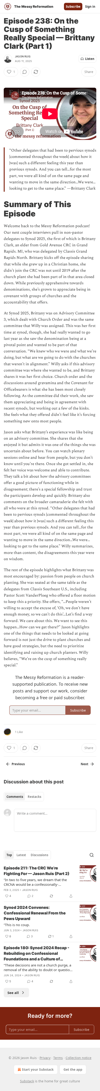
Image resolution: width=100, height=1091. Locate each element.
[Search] (91, 855)
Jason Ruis (22, 56)
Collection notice (78, 1058)
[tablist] (24, 796)
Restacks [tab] (34, 797)
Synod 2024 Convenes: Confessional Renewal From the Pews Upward (35, 913)
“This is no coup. (17, 924)
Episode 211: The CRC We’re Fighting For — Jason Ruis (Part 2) (36, 871)
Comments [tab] (15, 797)
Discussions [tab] (39, 855)
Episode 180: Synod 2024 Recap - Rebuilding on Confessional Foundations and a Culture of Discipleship (36, 953)
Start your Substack (38, 1069)
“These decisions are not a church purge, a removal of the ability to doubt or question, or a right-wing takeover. (38, 967)
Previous (18, 764)
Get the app (72, 1069)
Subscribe (73, 6)
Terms (58, 1058)
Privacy (45, 1058)
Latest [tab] (21, 855)
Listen (89, 59)
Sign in (90, 6)
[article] (50, 882)
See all (13, 992)
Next (84, 764)
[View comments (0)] (24, 71)
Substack (27, 1081)
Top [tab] (9, 855)
